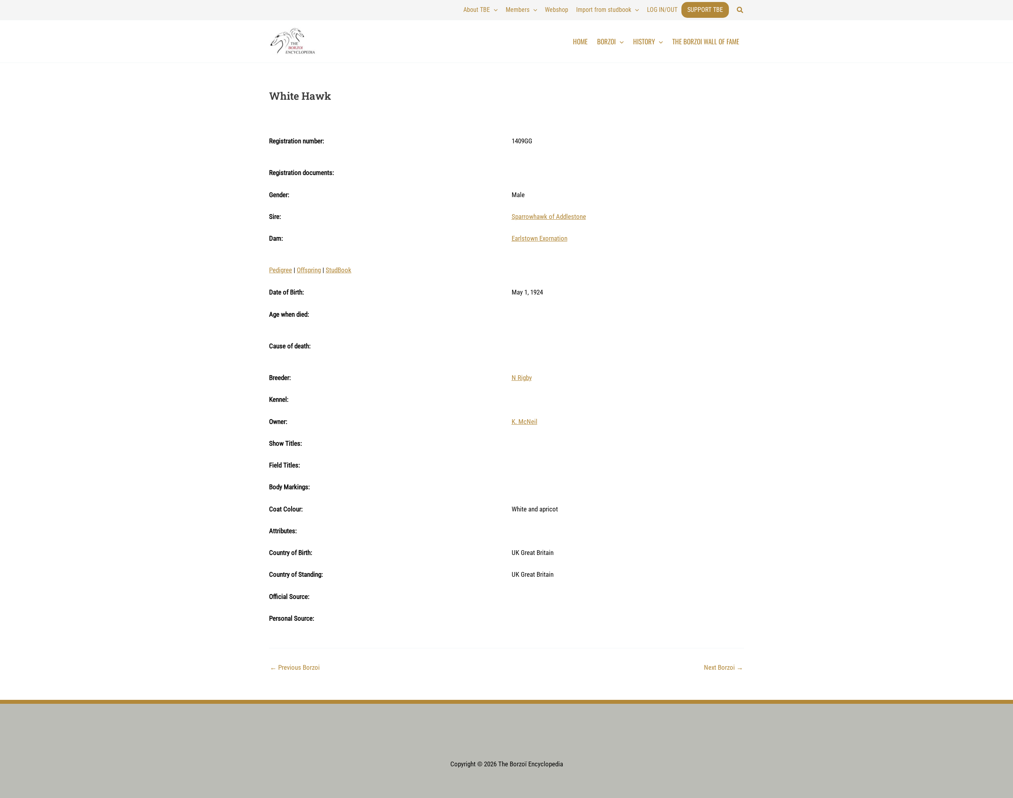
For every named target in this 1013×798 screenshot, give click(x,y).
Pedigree (280, 270)
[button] (740, 10)
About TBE (476, 9)
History (644, 41)
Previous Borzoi (295, 667)
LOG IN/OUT (662, 9)
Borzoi (606, 41)
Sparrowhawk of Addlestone (549, 216)
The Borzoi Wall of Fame (705, 41)
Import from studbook (603, 9)
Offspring (309, 270)
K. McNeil (524, 422)
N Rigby (522, 378)
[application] (494, 10)
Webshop (556, 9)
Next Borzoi (723, 667)
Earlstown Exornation (539, 238)
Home (580, 41)
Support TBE (705, 9)
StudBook (338, 270)
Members (517, 9)
